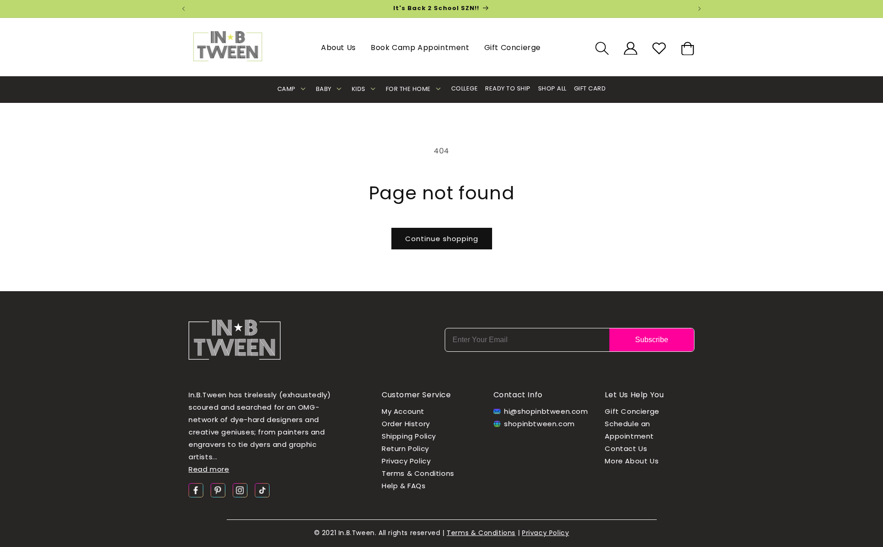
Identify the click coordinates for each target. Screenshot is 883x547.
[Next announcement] (699, 8)
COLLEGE (464, 88)
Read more (209, 469)
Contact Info (518, 394)
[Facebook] (196, 490)
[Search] (602, 48)
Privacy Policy (406, 461)
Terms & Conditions (418, 474)
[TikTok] (262, 490)
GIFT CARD (590, 88)
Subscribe (651, 340)
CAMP (286, 89)
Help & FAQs (404, 486)
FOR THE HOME (408, 89)
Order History (406, 424)
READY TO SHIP (508, 88)
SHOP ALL (552, 88)
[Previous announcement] (183, 8)
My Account (403, 412)
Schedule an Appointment (629, 430)
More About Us (632, 461)
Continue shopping (441, 238)
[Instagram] (240, 490)
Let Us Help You (634, 394)
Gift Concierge (512, 47)
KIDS (359, 89)
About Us (338, 47)
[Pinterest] (218, 490)
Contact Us (626, 449)
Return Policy (405, 449)
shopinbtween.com (539, 424)
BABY (324, 89)
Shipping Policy (409, 436)
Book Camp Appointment (420, 47)
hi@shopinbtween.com (543, 412)
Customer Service (416, 394)
